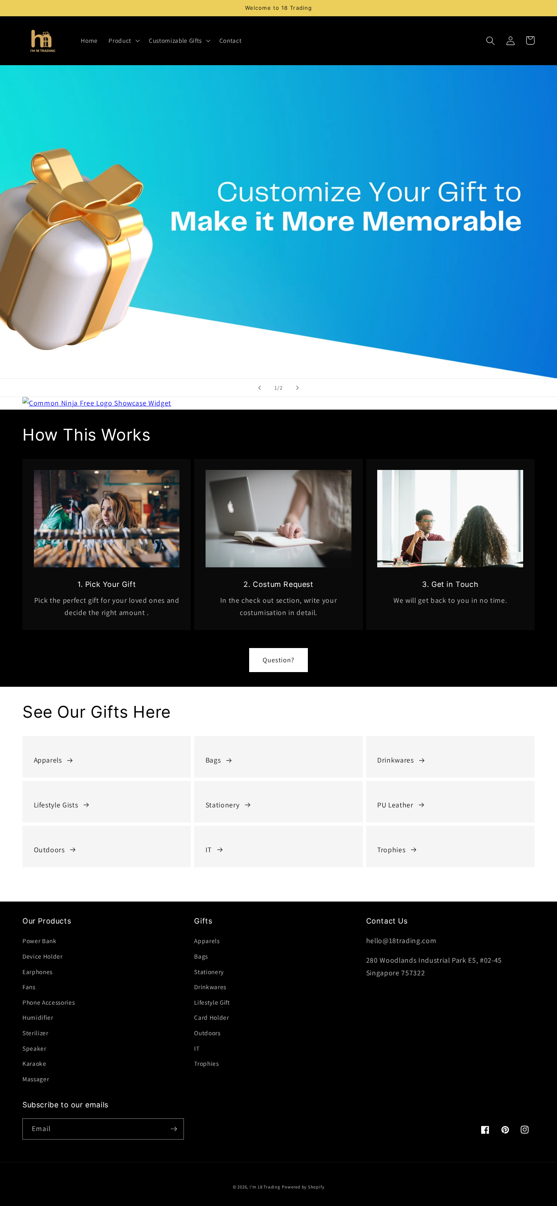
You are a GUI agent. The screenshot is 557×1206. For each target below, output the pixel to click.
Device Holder (42, 956)
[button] (123, 40)
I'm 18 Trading (265, 1187)
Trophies (391, 849)
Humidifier (37, 1017)
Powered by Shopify (303, 1187)
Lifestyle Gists (56, 804)
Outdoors (49, 849)
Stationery (223, 804)
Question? (279, 659)
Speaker (34, 1048)
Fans (28, 987)
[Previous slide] (260, 388)
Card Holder (211, 1017)
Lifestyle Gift (212, 1002)
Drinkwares (395, 760)
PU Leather (395, 804)
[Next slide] (297, 388)
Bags (213, 760)
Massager (35, 1079)
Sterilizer (35, 1033)
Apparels (48, 760)
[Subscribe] (173, 1129)
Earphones (37, 972)
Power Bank (39, 941)
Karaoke (34, 1063)
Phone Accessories (48, 1002)
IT (209, 849)
